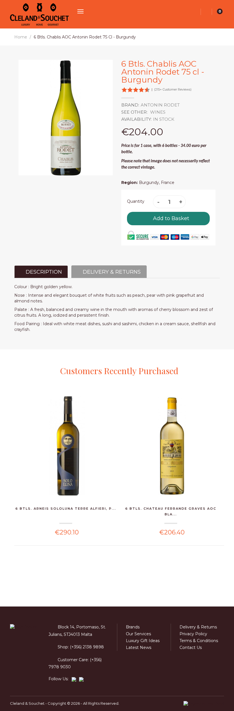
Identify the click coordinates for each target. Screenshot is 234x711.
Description (43, 272)
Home (20, 37)
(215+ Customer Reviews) (172, 89)
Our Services (138, 633)
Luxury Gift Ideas (143, 640)
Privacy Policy (193, 633)
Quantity (135, 201)
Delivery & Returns (111, 272)
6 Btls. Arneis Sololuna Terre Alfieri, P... (65, 509)
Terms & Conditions (198, 640)
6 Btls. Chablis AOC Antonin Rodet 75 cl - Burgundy (85, 37)
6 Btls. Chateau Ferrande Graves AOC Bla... (170, 511)
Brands (133, 627)
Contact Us (190, 647)
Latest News (138, 647)
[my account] (206, 12)
